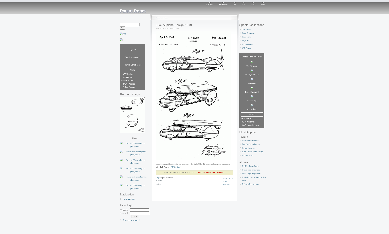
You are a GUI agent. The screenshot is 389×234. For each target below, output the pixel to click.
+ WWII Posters (127, 81)
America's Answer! (132, 57)
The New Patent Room (250, 141)
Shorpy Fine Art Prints (251, 56)
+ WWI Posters (127, 77)
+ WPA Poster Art (247, 122)
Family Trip (251, 101)
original (158, 184)
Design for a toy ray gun (251, 170)
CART (212, 172)
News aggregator (129, 199)
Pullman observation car (250, 184)
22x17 (200, 172)
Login (158, 178)
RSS (124, 34)
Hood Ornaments (248, 33)
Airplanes (209, 5)
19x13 (194, 172)
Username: (124, 210)
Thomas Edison (247, 44)
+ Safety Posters (128, 87)
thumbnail (159, 181)
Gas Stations (246, 29)
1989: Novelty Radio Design (252, 152)
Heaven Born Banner (132, 65)
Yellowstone (252, 109)
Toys (243, 5)
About (263, 5)
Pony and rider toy (248, 148)
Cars (234, 5)
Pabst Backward (252, 92)
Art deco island (247, 155)
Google (179, 167)
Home (158, 18)
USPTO (173, 167)
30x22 (206, 172)
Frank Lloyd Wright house (251, 174)
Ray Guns (245, 41)
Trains (253, 5)
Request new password (131, 220)
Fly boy (133, 50)
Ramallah (252, 83)
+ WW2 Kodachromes (250, 125)
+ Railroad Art (246, 119)
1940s (225, 182)
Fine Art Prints (228, 178)
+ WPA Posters (127, 74)
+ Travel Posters (128, 84)
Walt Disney (246, 48)
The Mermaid (251, 66)
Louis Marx (246, 37)
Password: (124, 213)
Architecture (223, 5)
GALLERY (221, 172)
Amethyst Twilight (252, 75)
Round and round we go (251, 144)
